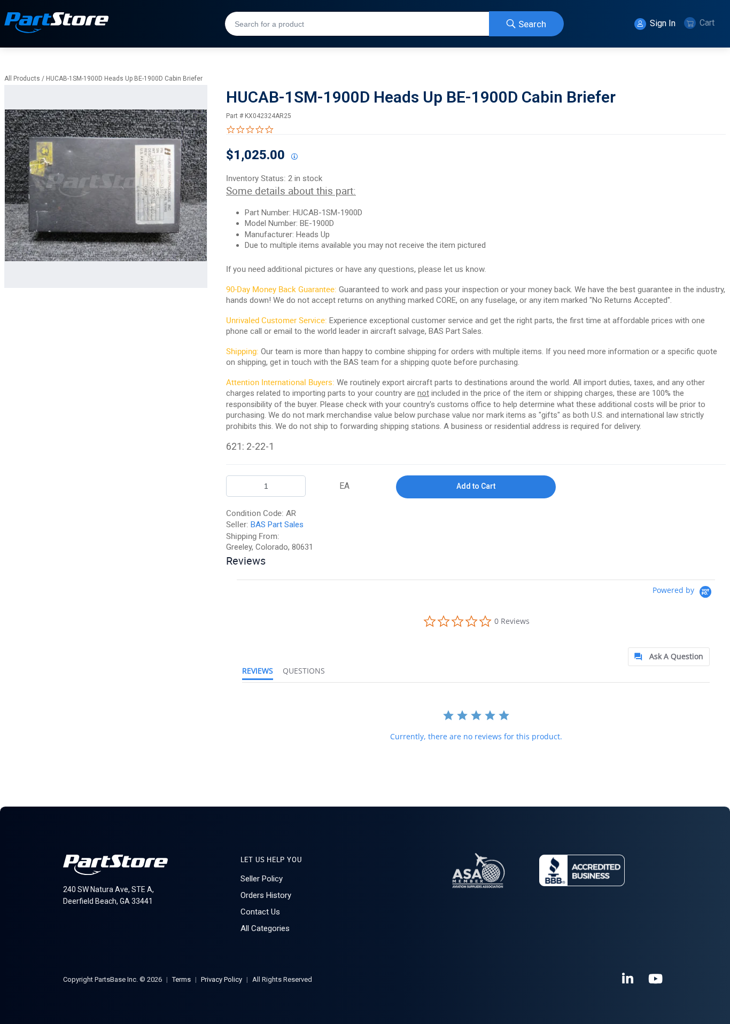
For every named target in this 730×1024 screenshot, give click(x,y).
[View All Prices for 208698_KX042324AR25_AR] (294, 157)
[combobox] (394, 23)
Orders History (265, 895)
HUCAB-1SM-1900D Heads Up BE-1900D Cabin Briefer (124, 78)
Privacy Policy (221, 979)
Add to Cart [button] (475, 486)
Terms (181, 979)
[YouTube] (656, 979)
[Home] (56, 23)
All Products (22, 78)
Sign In (661, 23)
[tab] (669, 656)
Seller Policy (261, 879)
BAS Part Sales (277, 524)
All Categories (265, 928)
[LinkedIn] (628, 979)
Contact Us (260, 912)
